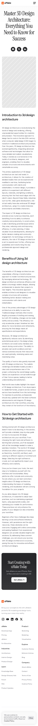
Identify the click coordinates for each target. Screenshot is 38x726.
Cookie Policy (9, 721)
